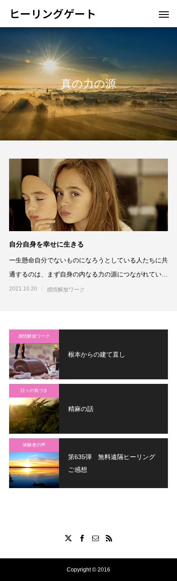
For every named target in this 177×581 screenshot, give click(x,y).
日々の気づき (34, 390)
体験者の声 (34, 444)
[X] (68, 537)
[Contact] (95, 537)
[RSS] (108, 537)
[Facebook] (81, 537)
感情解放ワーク (66, 289)
